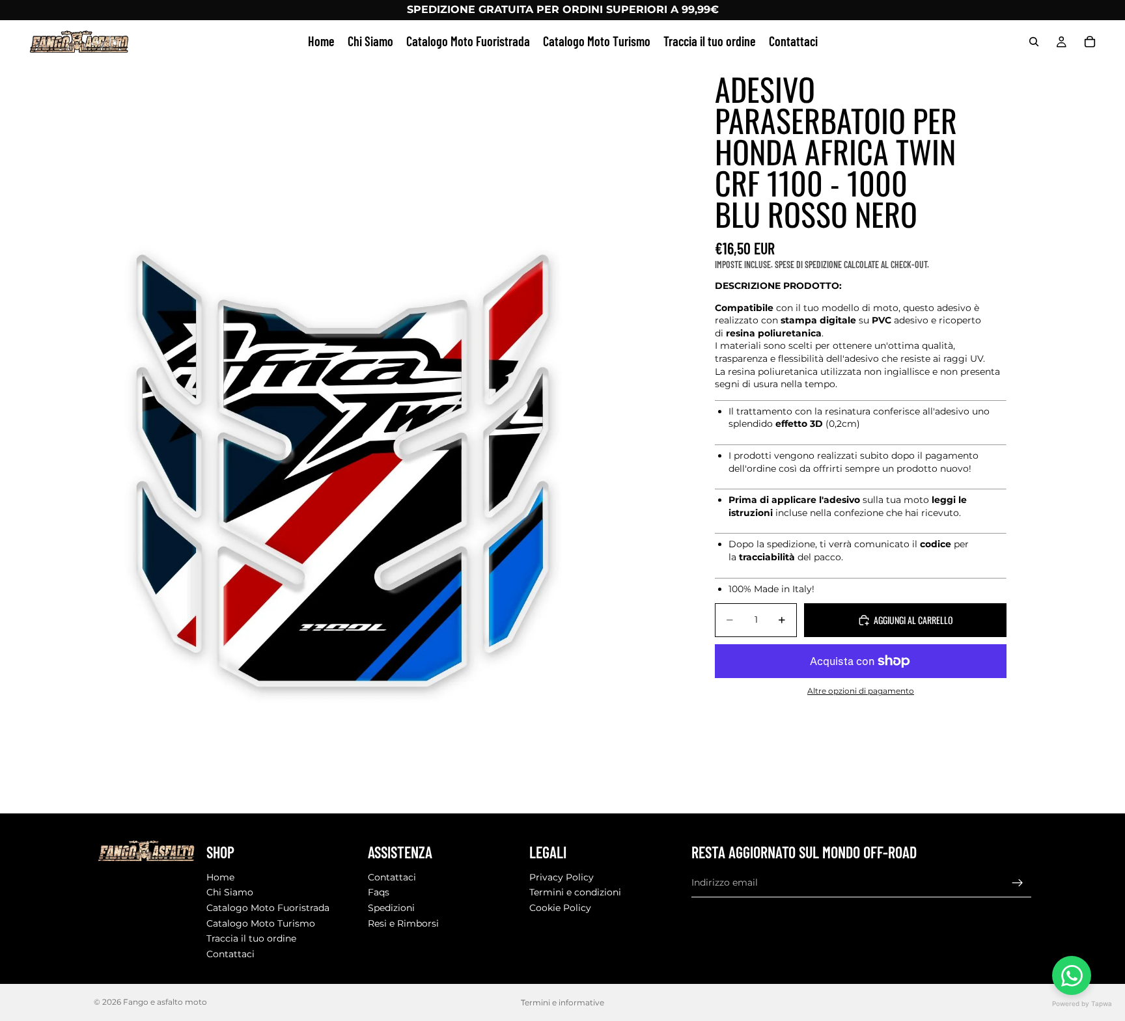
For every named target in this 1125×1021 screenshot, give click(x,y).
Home (220, 877)
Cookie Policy (560, 908)
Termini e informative (562, 1002)
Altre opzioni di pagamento (860, 691)
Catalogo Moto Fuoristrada (267, 908)
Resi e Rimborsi (403, 923)
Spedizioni (391, 908)
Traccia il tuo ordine (251, 938)
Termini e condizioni (575, 892)
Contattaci (230, 954)
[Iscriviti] (1017, 882)
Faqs (378, 892)
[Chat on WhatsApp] (1071, 975)
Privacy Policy (561, 877)
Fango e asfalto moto (165, 1002)
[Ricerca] (1034, 41)
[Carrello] (1090, 41)
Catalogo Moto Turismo (260, 923)
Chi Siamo (229, 892)
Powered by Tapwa (1082, 1003)
